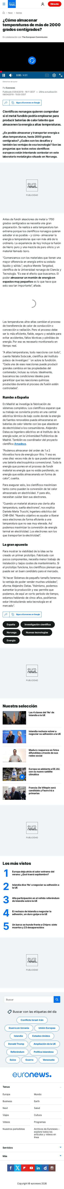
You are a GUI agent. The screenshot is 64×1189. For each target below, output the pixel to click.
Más (5, 1156)
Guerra (29, 1059)
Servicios (8, 1147)
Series (19, 13)
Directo (55, 3)
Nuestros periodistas (14, 1128)
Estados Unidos (41, 1035)
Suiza (13, 1059)
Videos (6, 1122)
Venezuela (48, 1059)
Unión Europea (47, 1027)
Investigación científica (38, 624)
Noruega (11, 632)
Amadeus (20, 443)
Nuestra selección (20, 706)
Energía (11, 640)
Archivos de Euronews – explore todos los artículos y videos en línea (46, 1133)
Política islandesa (43, 1051)
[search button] (57, 999)
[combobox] (32, 999)
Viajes (6, 1115)
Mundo (37, 1094)
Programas (40, 1122)
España (11, 624)
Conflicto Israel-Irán (32, 1020)
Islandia (18, 1035)
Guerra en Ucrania (19, 1027)
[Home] (4, 13)
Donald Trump (16, 1043)
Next (10, 13)
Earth (37, 1101)
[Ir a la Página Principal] (12, 4)
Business (7, 1101)
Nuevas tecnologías (37, 632)
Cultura (38, 1115)
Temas (6, 1086)
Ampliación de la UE (45, 1043)
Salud (37, 1108)
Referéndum (17, 1051)
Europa (6, 1094)
